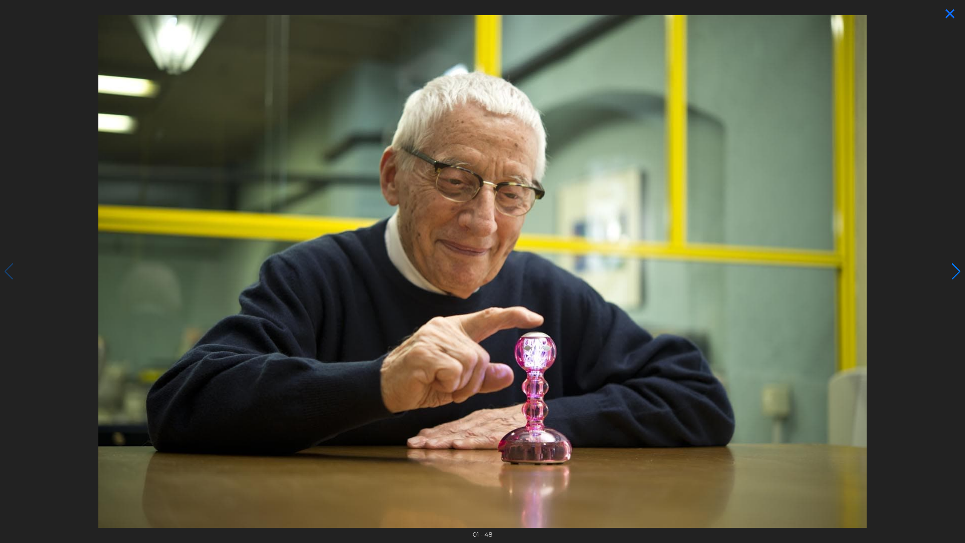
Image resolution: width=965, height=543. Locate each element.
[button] (956, 271)
